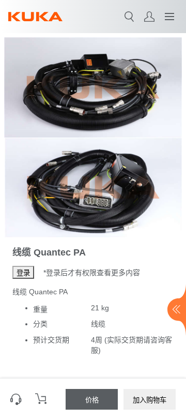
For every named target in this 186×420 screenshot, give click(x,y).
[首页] (35, 16)
